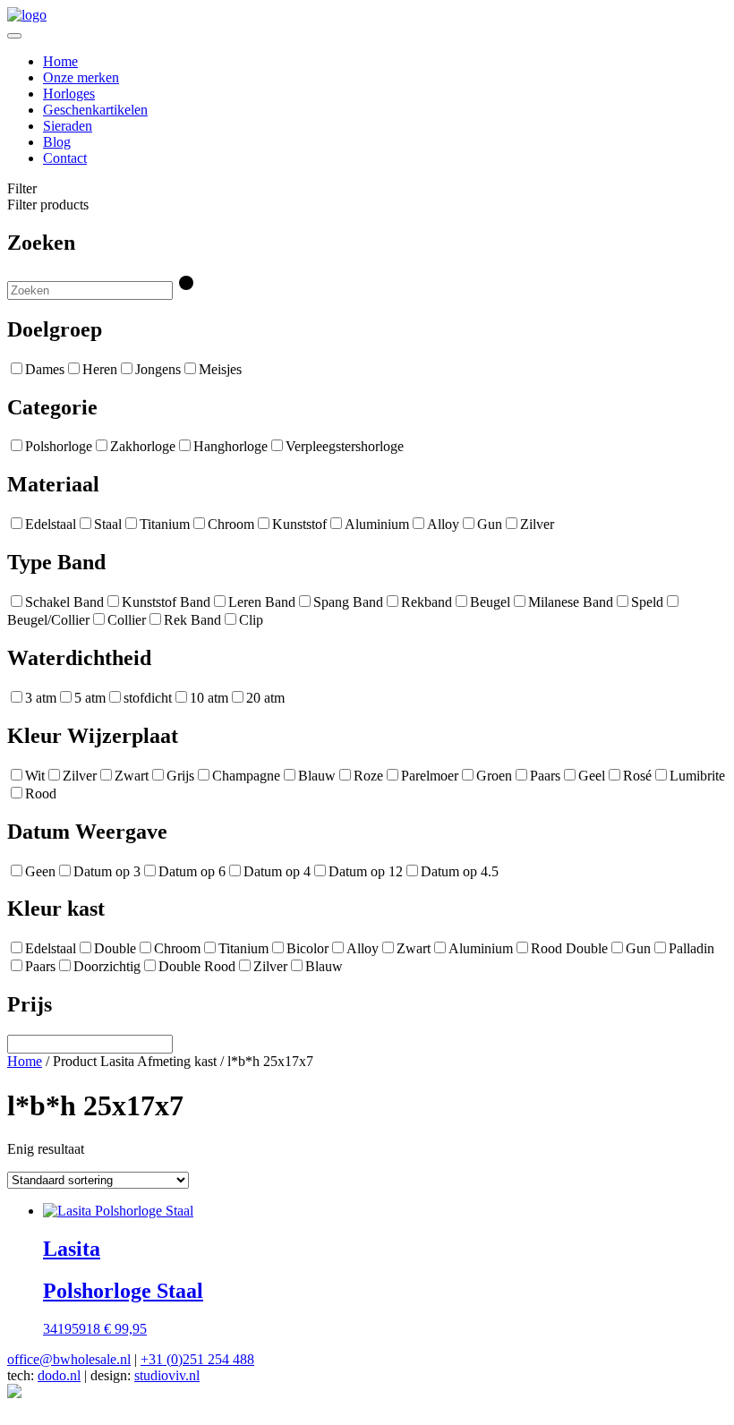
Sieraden (67, 125)
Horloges (69, 93)
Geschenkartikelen (95, 109)
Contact (65, 158)
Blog (57, 141)
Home (60, 61)
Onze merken (81, 77)
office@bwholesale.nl (69, 1359)
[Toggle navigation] (14, 35)
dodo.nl (59, 1375)
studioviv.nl (167, 1375)
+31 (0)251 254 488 (197, 1359)
